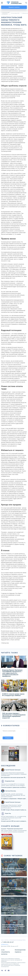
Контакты (4, 954)
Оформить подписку (14, 7)
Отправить (8, 738)
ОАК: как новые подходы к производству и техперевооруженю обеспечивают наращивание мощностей (14, 716)
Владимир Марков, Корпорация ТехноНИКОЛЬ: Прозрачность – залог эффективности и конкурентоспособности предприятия (12, 673)
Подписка (18, 952)
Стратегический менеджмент (5, 13)
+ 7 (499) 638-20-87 (7, 942)
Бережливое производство (8, 874)
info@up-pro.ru (4, 944)
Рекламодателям (20, 950)
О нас (3, 950)
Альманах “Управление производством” (12, 828)
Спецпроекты (5, 952)
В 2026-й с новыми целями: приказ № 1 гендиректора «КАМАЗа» (13, 694)
